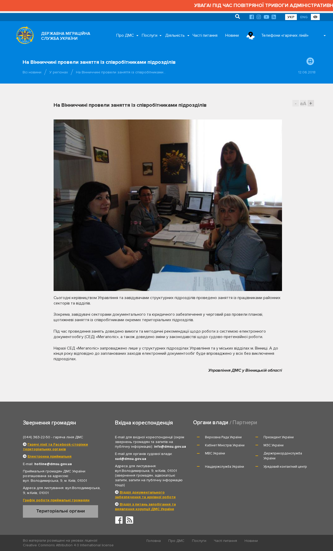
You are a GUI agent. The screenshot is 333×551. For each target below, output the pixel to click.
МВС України (215, 453)
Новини (232, 35)
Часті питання (205, 35)
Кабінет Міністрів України (225, 445)
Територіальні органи (60, 511)
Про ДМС (125, 35)
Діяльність (175, 35)
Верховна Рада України (223, 437)
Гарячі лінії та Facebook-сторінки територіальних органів (55, 446)
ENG (304, 17)
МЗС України (274, 445)
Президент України (279, 437)
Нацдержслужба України (224, 467)
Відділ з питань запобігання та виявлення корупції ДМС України (145, 506)
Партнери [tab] (245, 422)
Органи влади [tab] (210, 422)
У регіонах (58, 72)
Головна (153, 541)
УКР (290, 17)
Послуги (149, 35)
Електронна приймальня (50, 456)
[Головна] (23, 36)
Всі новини (32, 72)
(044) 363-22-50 (36, 437)
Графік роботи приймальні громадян (56, 500)
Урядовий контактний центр (285, 467)
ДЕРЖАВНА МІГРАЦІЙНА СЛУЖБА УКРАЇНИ (65, 36)
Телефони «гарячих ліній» (285, 35)
